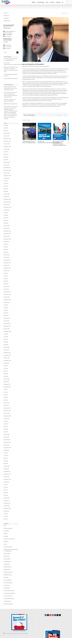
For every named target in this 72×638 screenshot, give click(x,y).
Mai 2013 (5, 519)
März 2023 (6, 223)
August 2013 (6, 511)
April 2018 (6, 373)
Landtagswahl (7, 564)
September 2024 (7, 175)
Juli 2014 (6, 484)
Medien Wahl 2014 (7, 566)
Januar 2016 (6, 437)
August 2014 (6, 482)
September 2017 (7, 386)
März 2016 (6, 431)
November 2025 (7, 141)
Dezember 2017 (7, 384)
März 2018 (6, 376)
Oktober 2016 (6, 413)
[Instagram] (53, 615)
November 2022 (7, 233)
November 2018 (7, 355)
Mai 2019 (5, 339)
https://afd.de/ (7, 48)
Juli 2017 (5, 389)
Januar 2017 (6, 405)
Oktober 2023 (7, 204)
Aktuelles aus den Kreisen (9, 538)
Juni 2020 (6, 307)
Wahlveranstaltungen (8, 603)
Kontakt (5, 13)
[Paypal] (55, 615)
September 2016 (7, 415)
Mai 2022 (6, 246)
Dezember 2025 (7, 138)
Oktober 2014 (6, 476)
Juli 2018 (5, 365)
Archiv (5, 544)
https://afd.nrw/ (7, 36)
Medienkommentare (8, 572)
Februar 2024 (7, 194)
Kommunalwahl (7, 558)
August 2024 (6, 178)
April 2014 (6, 492)
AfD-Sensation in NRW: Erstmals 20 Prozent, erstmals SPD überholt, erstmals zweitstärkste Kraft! (61, 144)
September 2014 (7, 479)
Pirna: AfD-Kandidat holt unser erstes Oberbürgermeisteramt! (10, 88)
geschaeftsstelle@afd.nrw (9, 31)
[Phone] (60, 615)
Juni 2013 (6, 516)
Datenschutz (6, 15)
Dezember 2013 (7, 503)
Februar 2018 (6, 379)
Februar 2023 (6, 225)
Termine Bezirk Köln (8, 595)
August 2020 (6, 302)
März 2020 (6, 315)
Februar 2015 (6, 466)
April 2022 (6, 249)
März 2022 (6, 252)
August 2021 (6, 270)
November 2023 (7, 202)
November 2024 (7, 170)
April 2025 (6, 157)
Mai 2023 (6, 217)
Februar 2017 (6, 402)
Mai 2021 (5, 278)
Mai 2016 (5, 426)
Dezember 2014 (7, 471)
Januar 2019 (6, 349)
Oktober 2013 (6, 505)
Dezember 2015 (7, 439)
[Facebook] (45, 615)
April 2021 (6, 281)
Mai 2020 (6, 310)
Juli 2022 (6, 244)
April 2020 (6, 312)
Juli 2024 (6, 180)
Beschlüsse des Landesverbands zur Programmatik (11, 550)
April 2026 (6, 128)
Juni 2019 (6, 336)
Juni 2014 (6, 487)
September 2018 (7, 360)
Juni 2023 (6, 215)
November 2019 (7, 326)
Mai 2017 (5, 394)
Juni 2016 (6, 423)
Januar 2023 (6, 228)
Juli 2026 (6, 125)
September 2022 (7, 238)
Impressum (6, 18)
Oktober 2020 (7, 297)
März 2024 (6, 191)
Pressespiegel (7, 587)
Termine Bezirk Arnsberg (9, 590)
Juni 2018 (6, 368)
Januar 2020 (6, 320)
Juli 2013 (5, 513)
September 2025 (7, 146)
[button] (62, 2)
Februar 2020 (7, 318)
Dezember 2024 (7, 167)
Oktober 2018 (6, 357)
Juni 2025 (6, 151)
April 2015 (6, 460)
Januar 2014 (6, 500)
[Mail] (57, 615)
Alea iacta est (14, 103)
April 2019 (6, 342)
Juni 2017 (6, 392)
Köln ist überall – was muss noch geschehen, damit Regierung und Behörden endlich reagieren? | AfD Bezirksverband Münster (10, 109)
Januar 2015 (6, 468)
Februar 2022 (7, 254)
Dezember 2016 (7, 408)
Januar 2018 (6, 381)
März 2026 (6, 130)
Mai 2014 (5, 489)
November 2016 (7, 410)
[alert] (19, 633)
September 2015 (7, 447)
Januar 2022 (6, 257)
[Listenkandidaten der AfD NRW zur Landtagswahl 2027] (30, 123)
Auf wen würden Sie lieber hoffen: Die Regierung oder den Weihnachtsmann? (10, 95)
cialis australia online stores (10, 92)
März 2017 (6, 400)
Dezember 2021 (7, 260)
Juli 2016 (5, 421)
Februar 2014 (6, 497)
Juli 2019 (5, 334)
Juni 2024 (6, 183)
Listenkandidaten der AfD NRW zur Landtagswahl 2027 (29, 143)
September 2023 (7, 207)
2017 (5, 525)
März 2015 (6, 463)
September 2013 (7, 508)
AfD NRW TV (6, 531)
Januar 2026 (6, 135)
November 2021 (7, 262)
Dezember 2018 (7, 352)
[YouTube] (50, 615)
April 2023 (6, 220)
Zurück (63, 13)
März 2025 (6, 159)
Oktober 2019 (6, 328)
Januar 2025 (6, 164)
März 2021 (6, 283)
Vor (67, 13)
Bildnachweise (7, 20)
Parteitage (6, 577)
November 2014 (7, 474)
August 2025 (6, 149)
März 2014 (6, 495)
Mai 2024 (6, 186)
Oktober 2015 (6, 445)
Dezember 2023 (7, 199)
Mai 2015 (5, 458)
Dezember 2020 (7, 291)
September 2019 (7, 331)
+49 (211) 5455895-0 (8, 33)
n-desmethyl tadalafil (8, 99)
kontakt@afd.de (7, 45)
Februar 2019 (6, 347)
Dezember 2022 (7, 231)
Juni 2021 (6, 275)
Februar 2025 (6, 162)
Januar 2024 (6, 196)
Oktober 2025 (7, 143)
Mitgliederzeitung (7, 574)
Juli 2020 (6, 305)
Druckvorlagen (7, 553)
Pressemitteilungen (8, 582)
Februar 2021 (6, 286)
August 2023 (6, 209)
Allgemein (6, 541)
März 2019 (6, 344)
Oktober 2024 (7, 172)
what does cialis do (8, 86)
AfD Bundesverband (8, 528)
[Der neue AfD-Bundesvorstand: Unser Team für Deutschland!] (45, 123)
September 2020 (7, 299)
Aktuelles (6, 536)
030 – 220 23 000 (7, 46)
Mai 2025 (6, 154)
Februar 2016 (6, 434)
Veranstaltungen (7, 601)
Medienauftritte (7, 569)
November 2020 (7, 294)
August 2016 (6, 418)
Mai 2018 (5, 371)
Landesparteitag (7, 561)
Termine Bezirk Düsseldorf (9, 593)
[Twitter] (48, 615)
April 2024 (6, 188)
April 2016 (6, 429)
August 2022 (6, 241)
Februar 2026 (6, 133)
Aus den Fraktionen (8, 546)
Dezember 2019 (7, 323)
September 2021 (7, 268)
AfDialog (5, 533)
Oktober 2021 (6, 265)
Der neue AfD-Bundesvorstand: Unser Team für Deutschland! (49, 143)
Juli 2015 (5, 452)
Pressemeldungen (8, 580)
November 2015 (7, 442)
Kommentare (6, 556)
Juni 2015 (6, 455)
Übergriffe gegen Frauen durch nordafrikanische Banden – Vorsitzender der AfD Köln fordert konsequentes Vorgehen (10, 115)
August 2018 (6, 363)
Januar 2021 (6, 289)
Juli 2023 (6, 212)
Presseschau (6, 585)
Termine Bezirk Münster (9, 598)
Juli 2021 (6, 273)
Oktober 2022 (7, 236)
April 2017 (6, 397)
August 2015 (6, 450)
